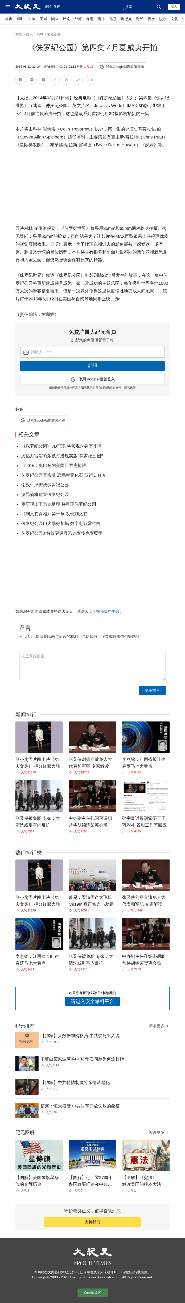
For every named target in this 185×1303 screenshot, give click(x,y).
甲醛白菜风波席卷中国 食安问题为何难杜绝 (82, 1059)
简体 (56, 6)
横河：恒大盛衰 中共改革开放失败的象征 (80, 1106)
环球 (40, 34)
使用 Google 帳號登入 (96, 379)
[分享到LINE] (32, 80)
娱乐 (163, 19)
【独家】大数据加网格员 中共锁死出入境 (80, 1035)
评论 (66, 19)
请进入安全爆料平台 (92, 1001)
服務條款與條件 (111, 387)
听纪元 (126, 19)
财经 (140, 19)
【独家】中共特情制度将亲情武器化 (75, 1082)
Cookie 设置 (92, 1293)
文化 (174, 19)
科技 (151, 19)
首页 (9, 19)
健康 (101, 19)
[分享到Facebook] (20, 80)
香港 (89, 19)
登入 (174, 6)
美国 (43, 19)
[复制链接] (55, 80)
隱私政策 (130, 387)
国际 (55, 19)
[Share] (18, 772)
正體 (48, 6)
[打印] (66, 80)
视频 (113, 19)
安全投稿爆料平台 (104, 611)
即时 (20, 19)
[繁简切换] (89, 80)
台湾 (78, 19)
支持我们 (92, 1222)
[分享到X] (43, 80)
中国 (32, 19)
